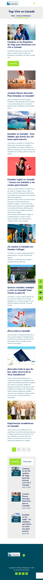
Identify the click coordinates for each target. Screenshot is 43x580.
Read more (13, 63)
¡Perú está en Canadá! (19, 331)
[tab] (15, 462)
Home (13, 16)
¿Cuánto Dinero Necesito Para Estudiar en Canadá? (21, 94)
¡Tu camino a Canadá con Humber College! (20, 248)
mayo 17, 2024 (26, 487)
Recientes (15, 461)
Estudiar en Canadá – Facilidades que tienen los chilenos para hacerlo (21, 137)
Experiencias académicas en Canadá (20, 424)
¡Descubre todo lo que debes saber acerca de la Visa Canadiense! (21, 372)
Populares (27, 461)
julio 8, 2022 (25, 533)
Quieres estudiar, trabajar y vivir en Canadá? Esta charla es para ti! (21, 290)
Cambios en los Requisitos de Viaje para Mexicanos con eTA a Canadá (22, 44)
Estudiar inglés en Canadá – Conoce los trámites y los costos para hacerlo (21, 182)
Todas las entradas (23, 16)
